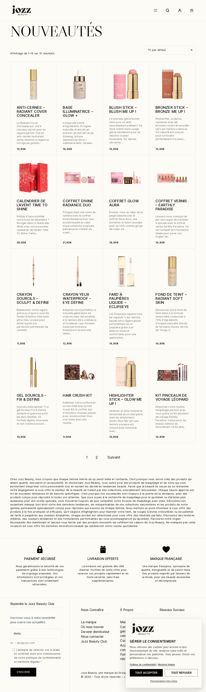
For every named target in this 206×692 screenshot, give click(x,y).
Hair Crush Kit (77, 395)
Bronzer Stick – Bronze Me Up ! (172, 109)
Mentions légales (166, 664)
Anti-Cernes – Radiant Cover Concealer (32, 111)
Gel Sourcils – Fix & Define (31, 397)
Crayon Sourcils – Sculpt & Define (33, 298)
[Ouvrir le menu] (155, 10)
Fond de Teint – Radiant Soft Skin (171, 298)
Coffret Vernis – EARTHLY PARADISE (171, 205)
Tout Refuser (181, 672)
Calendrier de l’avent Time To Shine (32, 205)
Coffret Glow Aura (124, 203)
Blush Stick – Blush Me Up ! (123, 109)
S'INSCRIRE (23, 672)
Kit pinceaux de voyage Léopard (172, 397)
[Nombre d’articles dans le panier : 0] (192, 10)
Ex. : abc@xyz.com (22, 642)
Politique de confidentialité (143, 664)
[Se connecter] (180, 10)
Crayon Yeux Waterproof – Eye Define (77, 298)
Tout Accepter (146, 672)
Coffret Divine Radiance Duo (78, 203)
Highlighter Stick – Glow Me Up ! (125, 399)
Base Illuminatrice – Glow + (78, 111)
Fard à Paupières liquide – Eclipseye (119, 300)
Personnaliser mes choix (163, 681)
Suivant (114, 457)
